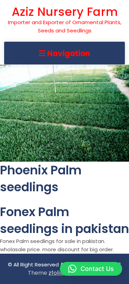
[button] (91, 269)
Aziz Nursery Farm (65, 12)
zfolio (56, 273)
